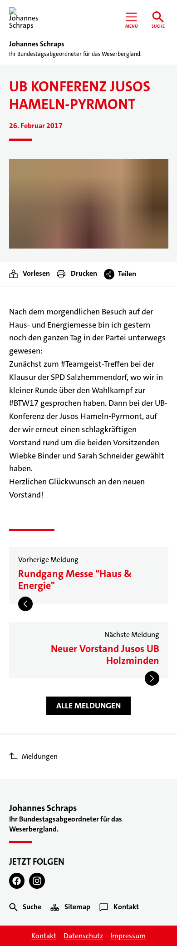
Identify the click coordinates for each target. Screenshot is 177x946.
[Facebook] (17, 881)
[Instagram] (37, 881)
